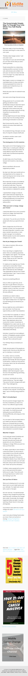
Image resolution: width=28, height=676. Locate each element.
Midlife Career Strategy (14, 3)
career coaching (16, 551)
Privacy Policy (18, 672)
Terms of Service (10, 672)
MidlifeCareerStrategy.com (18, 669)
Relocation (10, 549)
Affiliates (25, 672)
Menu (15, 12)
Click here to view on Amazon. (9, 626)
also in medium (12, 547)
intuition (23, 551)
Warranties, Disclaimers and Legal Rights (11, 671)
